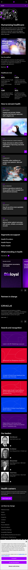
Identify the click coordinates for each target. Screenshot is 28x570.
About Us (3, 514)
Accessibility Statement (6, 532)
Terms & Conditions (5, 527)
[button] (6, 498)
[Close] (26, 541)
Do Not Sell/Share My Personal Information (11, 534)
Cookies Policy (21, 554)
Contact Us (3, 517)
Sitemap (3, 522)
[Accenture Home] (14, 2)
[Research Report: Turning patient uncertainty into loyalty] (11, 273)
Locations (3, 519)
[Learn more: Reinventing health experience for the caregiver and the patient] (14, 145)
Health (2, 5)
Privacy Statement (5, 524)
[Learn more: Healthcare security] (14, 168)
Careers (3, 512)
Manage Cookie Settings (14, 566)
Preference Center (5, 509)
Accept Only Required (14, 562)
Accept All (14, 558)
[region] (14, 555)
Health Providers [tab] (7, 239)
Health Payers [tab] (6, 242)
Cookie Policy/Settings (6, 529)
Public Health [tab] (6, 246)
